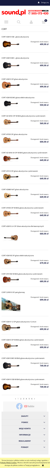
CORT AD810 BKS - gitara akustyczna (15, 58)
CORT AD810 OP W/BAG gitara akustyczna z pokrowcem (23, 340)
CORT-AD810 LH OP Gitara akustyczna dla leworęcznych (23, 226)
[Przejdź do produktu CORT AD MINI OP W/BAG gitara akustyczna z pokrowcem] (11, 122)
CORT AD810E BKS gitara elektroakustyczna (18, 97)
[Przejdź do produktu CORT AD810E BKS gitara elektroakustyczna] (11, 103)
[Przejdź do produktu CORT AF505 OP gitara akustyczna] (11, 140)
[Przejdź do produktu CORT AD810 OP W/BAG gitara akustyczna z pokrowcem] (11, 346)
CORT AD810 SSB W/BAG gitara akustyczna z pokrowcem (23, 379)
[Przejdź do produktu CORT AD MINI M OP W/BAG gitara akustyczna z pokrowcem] (11, 159)
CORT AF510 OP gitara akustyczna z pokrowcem (20, 171)
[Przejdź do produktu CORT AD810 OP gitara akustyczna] (11, 85)
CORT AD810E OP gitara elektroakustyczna (18, 255)
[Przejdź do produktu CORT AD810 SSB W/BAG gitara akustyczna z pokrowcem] (11, 387)
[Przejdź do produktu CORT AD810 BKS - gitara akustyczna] (11, 65)
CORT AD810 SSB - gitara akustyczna (15, 37)
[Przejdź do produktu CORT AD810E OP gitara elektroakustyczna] (11, 261)
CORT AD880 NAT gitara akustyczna (15, 189)
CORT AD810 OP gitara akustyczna (14, 79)
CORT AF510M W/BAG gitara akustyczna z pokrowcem (22, 274)
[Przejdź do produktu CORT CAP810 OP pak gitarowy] (11, 304)
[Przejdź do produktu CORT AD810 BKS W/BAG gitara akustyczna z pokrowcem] (11, 365)
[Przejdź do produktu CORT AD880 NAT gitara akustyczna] (11, 195)
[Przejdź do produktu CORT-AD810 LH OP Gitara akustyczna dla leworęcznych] (11, 237)
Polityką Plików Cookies (8, 463)
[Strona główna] (25, 12)
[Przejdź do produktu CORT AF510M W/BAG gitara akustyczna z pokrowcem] (11, 280)
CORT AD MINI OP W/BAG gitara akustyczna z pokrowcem (23, 116)
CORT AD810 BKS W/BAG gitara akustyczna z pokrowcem (23, 358)
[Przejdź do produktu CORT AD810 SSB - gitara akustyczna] (11, 44)
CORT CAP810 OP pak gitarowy (13, 292)
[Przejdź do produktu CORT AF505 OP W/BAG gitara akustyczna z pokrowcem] (11, 214)
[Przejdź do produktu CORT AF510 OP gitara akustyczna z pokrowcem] (11, 177)
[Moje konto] (31, 22)
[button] (6, 22)
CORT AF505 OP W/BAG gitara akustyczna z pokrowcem (23, 208)
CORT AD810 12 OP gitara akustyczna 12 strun (19, 322)
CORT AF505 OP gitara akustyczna (14, 134)
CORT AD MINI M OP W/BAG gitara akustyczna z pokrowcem (24, 153)
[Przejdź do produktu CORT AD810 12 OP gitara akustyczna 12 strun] (11, 327)
